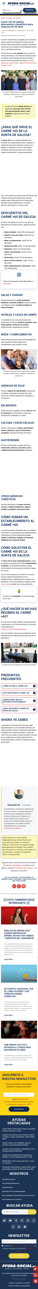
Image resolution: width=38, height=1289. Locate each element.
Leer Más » (8, 959)
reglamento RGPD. (24, 1104)
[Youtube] (10, 1220)
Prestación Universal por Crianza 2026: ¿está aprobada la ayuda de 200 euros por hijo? (18, 1168)
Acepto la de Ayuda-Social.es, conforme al (19, 1101)
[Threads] (13, 1226)
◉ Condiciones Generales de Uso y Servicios (18, 1195)
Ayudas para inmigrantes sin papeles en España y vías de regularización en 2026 (17, 1156)
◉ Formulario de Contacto (12, 1199)
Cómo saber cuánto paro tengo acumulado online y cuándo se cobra (18, 1130)
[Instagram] (22, 1220)
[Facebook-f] (16, 1220)
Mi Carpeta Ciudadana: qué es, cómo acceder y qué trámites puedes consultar (18, 993)
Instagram (17, 865)
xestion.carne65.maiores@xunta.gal (14, 629)
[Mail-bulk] (24, 1226)
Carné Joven (5, 584)
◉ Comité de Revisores (10, 1183)
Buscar (32, 1212)
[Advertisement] (19, 174)
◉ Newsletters (7, 1187)
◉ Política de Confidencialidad (13, 1191)
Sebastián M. (12, 30)
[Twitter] (4, 1220)
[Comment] (33, 1220)
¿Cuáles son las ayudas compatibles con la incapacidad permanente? (18, 1150)
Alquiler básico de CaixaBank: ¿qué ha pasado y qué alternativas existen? (16, 1144)
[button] (14, 886)
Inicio (3, 18)
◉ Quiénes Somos (8, 1179)
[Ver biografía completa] (21, 828)
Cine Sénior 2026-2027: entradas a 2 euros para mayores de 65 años (17, 1047)
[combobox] (11, 10)
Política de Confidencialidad (23, 1246)
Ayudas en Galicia (14, 18)
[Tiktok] (27, 1220)
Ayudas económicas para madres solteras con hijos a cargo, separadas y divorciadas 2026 (18, 1137)
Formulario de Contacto (23, 868)
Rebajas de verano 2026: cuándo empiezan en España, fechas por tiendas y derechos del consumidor (19, 934)
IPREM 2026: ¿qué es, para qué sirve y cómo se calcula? (18, 1162)
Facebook (7, 865)
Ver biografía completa (12, 828)
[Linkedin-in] (19, 1226)
